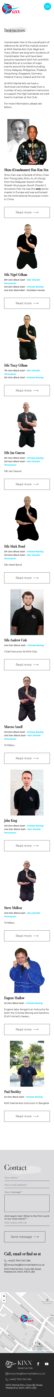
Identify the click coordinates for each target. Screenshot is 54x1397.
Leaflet (28, 1352)
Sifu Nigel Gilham (15, 274)
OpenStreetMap (38, 1352)
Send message (21, 1237)
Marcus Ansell (13, 727)
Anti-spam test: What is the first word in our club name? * (26, 1217)
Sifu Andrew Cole (15, 640)
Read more (24, 212)
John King (10, 820)
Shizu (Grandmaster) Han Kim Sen (26, 170)
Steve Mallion (13, 908)
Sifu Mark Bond (14, 546)
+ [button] (4, 1296)
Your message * (13, 1192)
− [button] (4, 1300)
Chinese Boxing (35, 286)
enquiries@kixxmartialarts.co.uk (26, 1264)
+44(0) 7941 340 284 (19, 1260)
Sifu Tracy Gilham (16, 365)
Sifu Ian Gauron (14, 453)
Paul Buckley (12, 1092)
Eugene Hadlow (14, 998)
